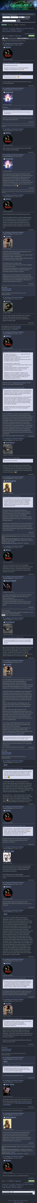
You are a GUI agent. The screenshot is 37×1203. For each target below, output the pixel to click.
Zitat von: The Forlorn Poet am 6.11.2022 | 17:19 (14, 978)
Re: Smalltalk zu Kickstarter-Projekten (13, 43)
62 (7, 35)
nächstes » (32, 33)
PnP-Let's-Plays (17, 327)
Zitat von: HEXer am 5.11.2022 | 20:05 (12, 109)
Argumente (19, 251)
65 (12, 35)
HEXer (8, 47)
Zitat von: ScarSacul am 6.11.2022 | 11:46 (12, 768)
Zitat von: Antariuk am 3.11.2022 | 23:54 (12, 74)
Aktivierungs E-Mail (6, 15)
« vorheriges (27, 33)
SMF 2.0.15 (11, 1200)
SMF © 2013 (17, 1200)
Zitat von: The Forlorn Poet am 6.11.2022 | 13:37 (14, 825)
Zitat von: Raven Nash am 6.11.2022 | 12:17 (13, 637)
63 (9, 35)
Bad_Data (9, 1084)
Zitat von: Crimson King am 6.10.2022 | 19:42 (13, 387)
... (6, 35)
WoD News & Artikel (6, 290)
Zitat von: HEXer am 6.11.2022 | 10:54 (12, 496)
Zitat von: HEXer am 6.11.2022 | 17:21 (12, 1065)
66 (14, 35)
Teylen (8, 236)
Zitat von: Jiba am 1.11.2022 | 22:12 (11, 62)
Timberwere (19, 29)
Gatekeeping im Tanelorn (19, 382)
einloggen (15, 14)
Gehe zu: (33, 1190)
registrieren (23, 14)
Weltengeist (10, 481)
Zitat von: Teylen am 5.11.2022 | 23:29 (12, 351)
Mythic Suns (14, 543)
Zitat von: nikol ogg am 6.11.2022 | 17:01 (12, 1018)
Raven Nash (10, 581)
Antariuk (9, 92)
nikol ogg (9, 851)
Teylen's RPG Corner (6, 288)
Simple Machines (24, 1200)
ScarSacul (10, 443)
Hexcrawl (18, 326)
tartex (8, 301)
